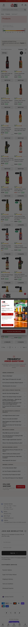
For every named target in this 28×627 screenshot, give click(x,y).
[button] (7, 314)
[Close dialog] (26, 301)
